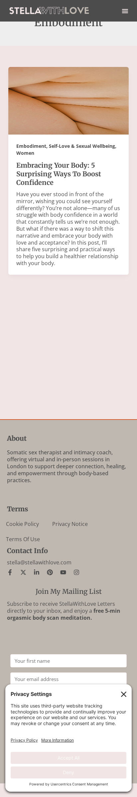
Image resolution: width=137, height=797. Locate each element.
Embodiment (31, 146)
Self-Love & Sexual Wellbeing (82, 146)
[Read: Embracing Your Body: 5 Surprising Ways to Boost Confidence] (68, 100)
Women (25, 153)
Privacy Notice (70, 524)
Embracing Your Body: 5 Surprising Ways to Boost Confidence (58, 174)
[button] (125, 11)
